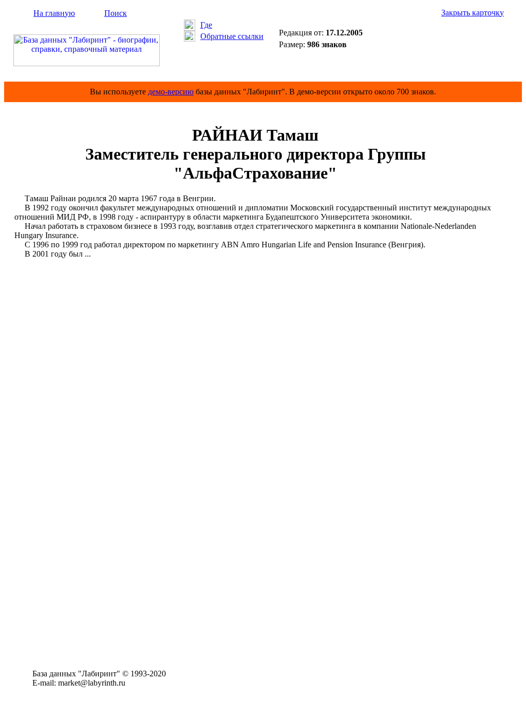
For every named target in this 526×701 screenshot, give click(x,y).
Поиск (115, 13)
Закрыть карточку (472, 12)
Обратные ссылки (232, 36)
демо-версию (171, 91)
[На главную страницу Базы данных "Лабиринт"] (86, 63)
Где (206, 25)
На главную (54, 13)
